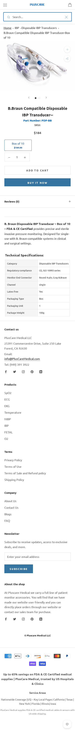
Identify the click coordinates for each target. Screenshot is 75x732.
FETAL (8, 432)
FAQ (7, 520)
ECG (7, 399)
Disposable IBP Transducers (39, 28)
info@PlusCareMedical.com (22, 358)
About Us (10, 501)
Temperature (12, 412)
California (58, 699)
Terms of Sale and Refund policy (25, 473)
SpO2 (7, 393)
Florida (36, 703)
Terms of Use (12, 466)
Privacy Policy (13, 460)
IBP (17, 28)
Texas (69, 699)
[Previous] (28, 97)
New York (24, 703)
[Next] (46, 97)
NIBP (7, 419)
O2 (6, 438)
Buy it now (37, 182)
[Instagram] (23, 371)
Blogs (7, 514)
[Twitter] (14, 371)
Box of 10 (18, 145)
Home (7, 28)
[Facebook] (5, 371)
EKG (7, 406)
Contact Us (11, 507)
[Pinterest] (32, 371)
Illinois (45, 703)
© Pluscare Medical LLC (37, 635)
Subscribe (19, 568)
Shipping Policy (14, 479)
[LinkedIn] (40, 371)
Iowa (53, 703)
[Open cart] (70, 5)
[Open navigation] (5, 4)
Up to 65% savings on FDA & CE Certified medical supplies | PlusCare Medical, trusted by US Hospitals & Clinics (37, 679)
